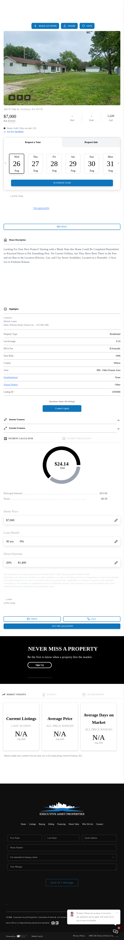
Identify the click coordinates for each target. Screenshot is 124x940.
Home (23, 824)
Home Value (74, 824)
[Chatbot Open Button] (115, 931)
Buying (42, 824)
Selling (51, 824)
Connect (99, 824)
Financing (61, 824)
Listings (32, 824)
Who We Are (87, 824)
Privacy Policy (79, 936)
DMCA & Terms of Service (100, 936)
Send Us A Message (62, 882)
